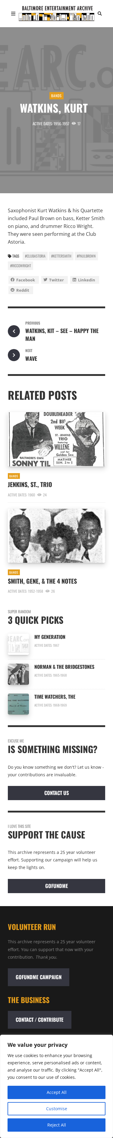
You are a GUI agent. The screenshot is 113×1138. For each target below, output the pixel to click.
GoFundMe (56, 886)
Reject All (56, 1125)
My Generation (49, 636)
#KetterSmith (61, 255)
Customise (56, 1108)
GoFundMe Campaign (38, 977)
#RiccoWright (20, 265)
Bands (56, 95)
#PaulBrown (86, 255)
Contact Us (56, 793)
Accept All (57, 1092)
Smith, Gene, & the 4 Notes (44, 580)
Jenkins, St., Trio (31, 484)
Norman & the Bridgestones (64, 666)
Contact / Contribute (40, 1019)
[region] (56, 1086)
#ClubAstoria (35, 255)
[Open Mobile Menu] (13, 13)
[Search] (99, 13)
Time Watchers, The (56, 696)
